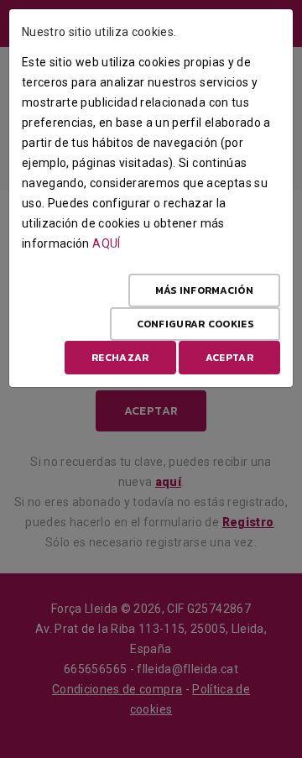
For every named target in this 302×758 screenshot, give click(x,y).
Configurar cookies (195, 324)
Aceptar (229, 357)
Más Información (204, 290)
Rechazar (119, 357)
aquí (106, 243)
